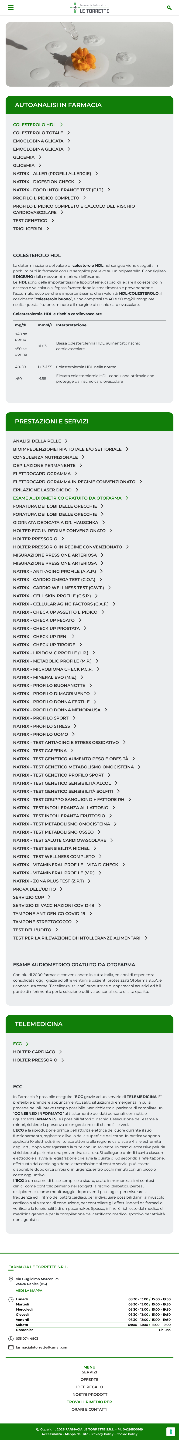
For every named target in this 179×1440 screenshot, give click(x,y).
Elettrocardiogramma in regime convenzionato (75, 481)
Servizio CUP (29, 897)
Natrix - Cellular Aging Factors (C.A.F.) (61, 604)
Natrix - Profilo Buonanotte (49, 685)
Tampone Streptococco (43, 921)
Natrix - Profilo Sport (41, 718)
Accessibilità (52, 1434)
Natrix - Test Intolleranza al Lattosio (61, 807)
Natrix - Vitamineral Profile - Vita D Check (66, 864)
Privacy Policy (102, 1434)
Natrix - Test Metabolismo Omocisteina (62, 824)
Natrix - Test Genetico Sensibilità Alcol (62, 783)
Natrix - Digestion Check (44, 181)
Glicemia (24, 157)
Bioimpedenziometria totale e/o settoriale (68, 449)
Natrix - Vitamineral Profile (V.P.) (54, 872)
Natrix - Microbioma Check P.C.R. (53, 669)
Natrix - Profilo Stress (42, 726)
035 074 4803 (27, 1338)
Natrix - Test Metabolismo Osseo (54, 832)
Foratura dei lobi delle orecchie (55, 506)
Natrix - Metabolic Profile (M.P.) (53, 661)
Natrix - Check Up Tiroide (44, 644)
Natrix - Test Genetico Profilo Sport (59, 775)
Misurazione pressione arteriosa (55, 555)
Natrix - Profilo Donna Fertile (52, 701)
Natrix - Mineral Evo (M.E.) (45, 677)
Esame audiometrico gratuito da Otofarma (68, 498)
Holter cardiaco (34, 1052)
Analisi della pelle (37, 441)
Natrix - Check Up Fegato (44, 620)
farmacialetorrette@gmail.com (42, 1347)
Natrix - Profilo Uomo (41, 734)
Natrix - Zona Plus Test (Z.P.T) (49, 881)
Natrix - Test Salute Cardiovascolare (60, 840)
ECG (18, 1043)
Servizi (89, 1372)
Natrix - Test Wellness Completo (54, 856)
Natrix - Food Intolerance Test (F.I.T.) (59, 190)
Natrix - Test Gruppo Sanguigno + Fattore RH (69, 799)
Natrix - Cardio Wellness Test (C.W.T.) (59, 587)
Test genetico (30, 220)
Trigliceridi (28, 228)
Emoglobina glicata (39, 141)
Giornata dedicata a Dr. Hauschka (56, 522)
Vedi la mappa (29, 1290)
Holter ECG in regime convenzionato (60, 530)
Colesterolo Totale (38, 132)
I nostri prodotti (89, 1394)
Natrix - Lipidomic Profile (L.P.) (51, 653)
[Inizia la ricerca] (169, 8)
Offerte (90, 1379)
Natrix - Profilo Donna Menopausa (57, 710)
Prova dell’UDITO (35, 889)
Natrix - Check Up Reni (41, 636)
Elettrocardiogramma (42, 473)
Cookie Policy (127, 1434)
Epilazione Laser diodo (43, 490)
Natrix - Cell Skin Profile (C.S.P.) (52, 595)
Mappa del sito (76, 1434)
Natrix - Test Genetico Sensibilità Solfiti (63, 791)
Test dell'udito (32, 930)
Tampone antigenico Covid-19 (49, 913)
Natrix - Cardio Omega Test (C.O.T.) (54, 579)
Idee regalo (89, 1387)
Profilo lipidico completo (46, 198)
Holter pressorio (36, 538)
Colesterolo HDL (35, 124)
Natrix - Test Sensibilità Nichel (52, 848)
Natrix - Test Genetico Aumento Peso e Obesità (71, 758)
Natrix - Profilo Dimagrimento (52, 693)
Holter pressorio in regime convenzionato (68, 547)
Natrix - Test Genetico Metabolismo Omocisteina (74, 767)
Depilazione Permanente (45, 465)
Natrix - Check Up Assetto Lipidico (56, 612)
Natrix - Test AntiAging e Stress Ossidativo (66, 742)
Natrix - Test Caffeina (40, 750)
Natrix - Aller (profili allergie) (52, 173)
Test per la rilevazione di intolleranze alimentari (77, 938)
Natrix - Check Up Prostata (47, 628)
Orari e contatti (89, 1409)
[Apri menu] (11, 7)
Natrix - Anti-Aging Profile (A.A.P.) (55, 571)
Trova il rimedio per (89, 1402)
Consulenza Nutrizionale (46, 457)
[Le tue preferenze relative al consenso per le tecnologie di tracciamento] (170, 1431)
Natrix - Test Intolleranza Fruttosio (59, 815)
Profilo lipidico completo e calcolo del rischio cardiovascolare (74, 209)
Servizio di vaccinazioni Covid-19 (54, 905)
